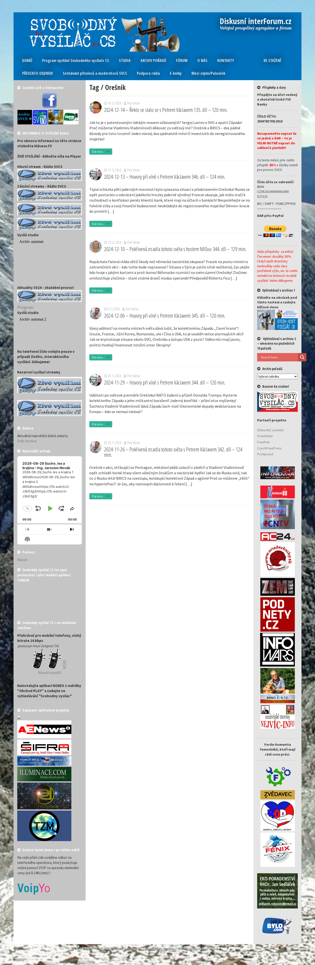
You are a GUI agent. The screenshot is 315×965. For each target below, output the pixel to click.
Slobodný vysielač (270, 430)
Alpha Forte (206, 948)
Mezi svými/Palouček (208, 73)
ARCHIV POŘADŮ (153, 60)
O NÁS (202, 60)
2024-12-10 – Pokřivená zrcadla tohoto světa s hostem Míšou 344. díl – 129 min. (175, 248)
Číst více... (98, 151)
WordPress (185, 948)
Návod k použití (49, 672)
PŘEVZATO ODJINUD (37, 73)
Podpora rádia (148, 73)
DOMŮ (27, 60)
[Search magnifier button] (302, 357)
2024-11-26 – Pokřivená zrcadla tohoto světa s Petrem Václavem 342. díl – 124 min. (173, 451)
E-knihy (176, 73)
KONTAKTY (225, 60)
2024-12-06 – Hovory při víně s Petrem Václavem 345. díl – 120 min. (164, 315)
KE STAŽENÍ (272, 60)
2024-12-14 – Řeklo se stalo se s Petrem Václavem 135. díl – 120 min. (165, 109)
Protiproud (265, 454)
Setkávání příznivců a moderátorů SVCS (95, 73)
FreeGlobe (265, 436)
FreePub (263, 442)
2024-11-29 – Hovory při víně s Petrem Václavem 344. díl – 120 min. (164, 382)
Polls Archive (27, 441)
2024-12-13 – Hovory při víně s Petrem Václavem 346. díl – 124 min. (164, 176)
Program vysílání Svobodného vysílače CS (75, 60)
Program (25, 307)
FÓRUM (182, 60)
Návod (22, 559)
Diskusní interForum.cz (256, 22)
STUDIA (125, 60)
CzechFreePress (269, 448)
